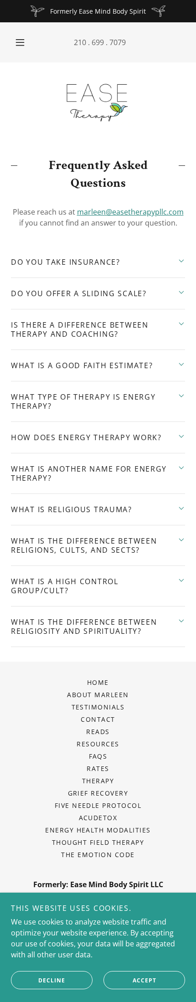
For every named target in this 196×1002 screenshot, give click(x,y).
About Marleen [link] (98, 694)
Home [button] (98, 682)
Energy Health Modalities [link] (98, 830)
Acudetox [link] (98, 817)
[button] (20, 42)
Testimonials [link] (98, 707)
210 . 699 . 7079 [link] (100, 42)
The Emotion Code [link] (98, 854)
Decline (51, 980)
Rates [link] (98, 768)
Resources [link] (98, 744)
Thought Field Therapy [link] (98, 842)
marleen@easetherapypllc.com (130, 212)
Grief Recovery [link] (98, 793)
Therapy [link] (98, 780)
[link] (98, 102)
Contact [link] (98, 719)
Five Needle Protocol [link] (98, 805)
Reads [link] (98, 731)
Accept (144, 980)
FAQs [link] (98, 756)
